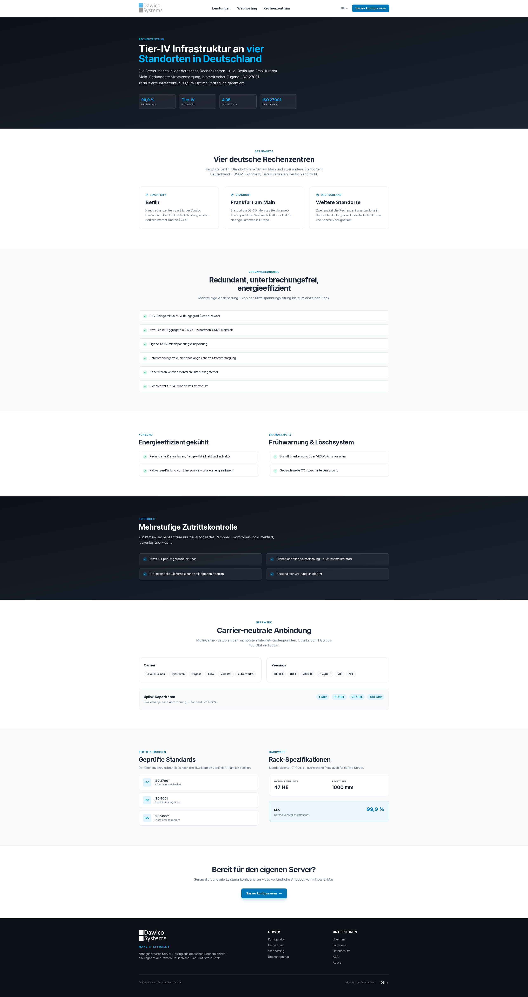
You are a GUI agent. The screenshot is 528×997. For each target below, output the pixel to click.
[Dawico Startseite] (150, 8)
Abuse (337, 962)
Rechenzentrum (277, 8)
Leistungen (221, 8)
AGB (336, 956)
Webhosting (247, 8)
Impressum (340, 945)
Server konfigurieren (370, 8)
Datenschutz (341, 951)
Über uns (339, 939)
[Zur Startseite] (152, 935)
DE (343, 8)
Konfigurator (276, 939)
